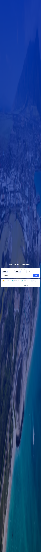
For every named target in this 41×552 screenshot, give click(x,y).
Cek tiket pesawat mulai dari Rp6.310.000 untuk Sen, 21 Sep (20, 266)
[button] (32, 1)
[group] (8, 271)
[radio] (5, 269)
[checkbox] (22, 269)
